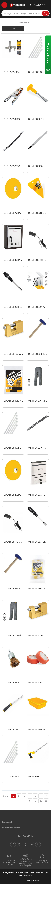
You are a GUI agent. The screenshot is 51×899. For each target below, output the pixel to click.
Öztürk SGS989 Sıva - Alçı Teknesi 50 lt (38, 729)
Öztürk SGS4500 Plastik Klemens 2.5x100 (38, 72)
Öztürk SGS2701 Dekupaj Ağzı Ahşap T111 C (38, 448)
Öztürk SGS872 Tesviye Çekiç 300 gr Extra (14, 588)
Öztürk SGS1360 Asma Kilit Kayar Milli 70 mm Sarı (38, 635)
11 (46, 801)
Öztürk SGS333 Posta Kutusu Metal (38, 495)
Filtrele (13, 28)
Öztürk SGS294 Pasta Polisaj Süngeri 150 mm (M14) (38, 682)
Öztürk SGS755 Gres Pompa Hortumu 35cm (14, 166)
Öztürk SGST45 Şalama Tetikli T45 (14, 542)
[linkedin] (38, 844)
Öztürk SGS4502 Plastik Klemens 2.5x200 (14, 776)
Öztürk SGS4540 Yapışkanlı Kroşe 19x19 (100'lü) (14, 401)
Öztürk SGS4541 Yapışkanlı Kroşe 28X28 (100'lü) (38, 588)
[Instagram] (19, 844)
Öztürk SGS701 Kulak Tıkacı (38, 307)
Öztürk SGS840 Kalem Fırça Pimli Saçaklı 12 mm (14, 682)
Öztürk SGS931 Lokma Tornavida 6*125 (14, 307)
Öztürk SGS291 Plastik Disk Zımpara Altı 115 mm (14, 213)
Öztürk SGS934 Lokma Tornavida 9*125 (38, 542)
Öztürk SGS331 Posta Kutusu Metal (14, 260)
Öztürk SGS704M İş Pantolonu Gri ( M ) (14, 635)
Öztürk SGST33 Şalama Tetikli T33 (38, 260)
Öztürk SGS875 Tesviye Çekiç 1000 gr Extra (38, 354)
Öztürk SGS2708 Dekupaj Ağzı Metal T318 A (38, 166)
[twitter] (31, 844)
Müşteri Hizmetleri (11, 827)
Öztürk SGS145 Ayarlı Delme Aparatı (14, 72)
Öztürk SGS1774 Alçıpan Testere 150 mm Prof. (14, 729)
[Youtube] (25, 844)
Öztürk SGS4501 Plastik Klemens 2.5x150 (14, 448)
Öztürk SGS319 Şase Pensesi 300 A (14, 119)
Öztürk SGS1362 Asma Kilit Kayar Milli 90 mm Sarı (14, 354)
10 (41, 801)
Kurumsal (7, 822)
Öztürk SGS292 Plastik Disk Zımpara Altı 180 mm (14, 495)
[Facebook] (13, 844)
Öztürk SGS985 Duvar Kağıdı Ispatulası (38, 213)
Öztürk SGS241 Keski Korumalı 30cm (38, 119)
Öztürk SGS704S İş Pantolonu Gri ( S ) (38, 401)
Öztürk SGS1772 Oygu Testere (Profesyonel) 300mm (38, 776)
